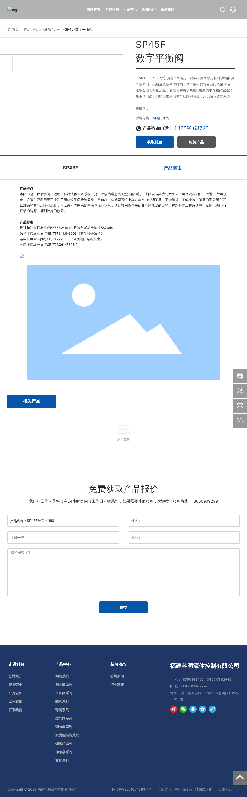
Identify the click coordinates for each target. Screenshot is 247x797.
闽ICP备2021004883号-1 (132, 789)
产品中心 (30, 29)
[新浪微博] (173, 709)
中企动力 (181, 789)
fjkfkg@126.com (194, 686)
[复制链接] (212, 709)
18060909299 (205, 501)
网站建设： (167, 789)
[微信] (183, 709)
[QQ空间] (202, 709)
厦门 (192, 789)
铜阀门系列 (51, 29)
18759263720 (191, 128)
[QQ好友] (193, 709)
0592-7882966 (219, 679)
